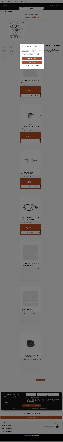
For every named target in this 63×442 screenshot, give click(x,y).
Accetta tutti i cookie (32, 58)
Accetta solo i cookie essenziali (32, 65)
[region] (32, 56)
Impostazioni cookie (32, 62)
